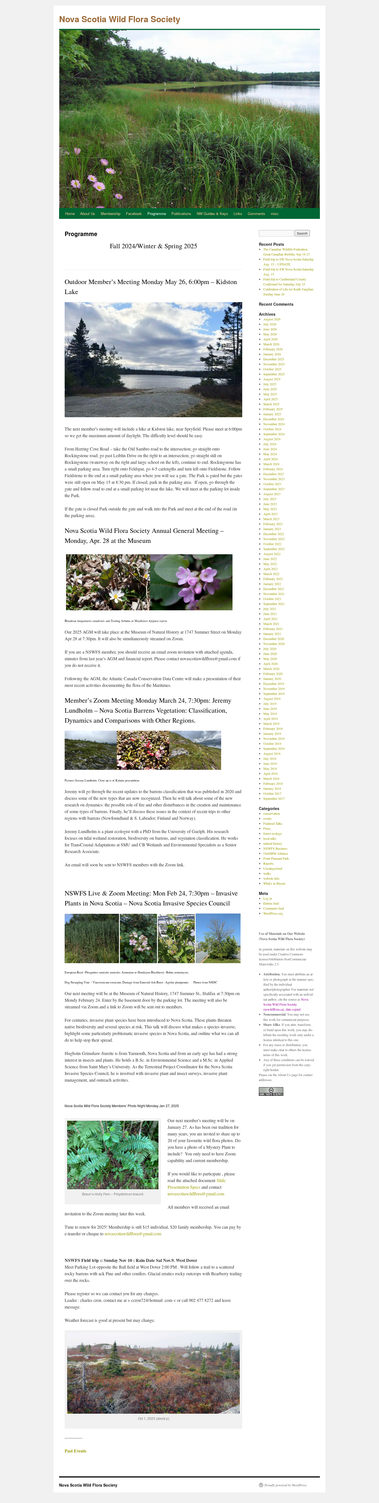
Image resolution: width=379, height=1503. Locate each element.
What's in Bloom (274, 883)
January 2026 (272, 354)
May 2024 (270, 454)
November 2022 (274, 539)
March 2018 (271, 778)
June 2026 (270, 329)
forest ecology (272, 833)
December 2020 (273, 638)
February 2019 (273, 728)
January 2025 (272, 414)
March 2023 (271, 519)
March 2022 (271, 573)
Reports (268, 863)
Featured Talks (272, 823)
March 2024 (271, 464)
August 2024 (272, 439)
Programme (156, 213)
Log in (267, 898)
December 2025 (273, 359)
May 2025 (270, 394)
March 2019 (271, 723)
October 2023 (272, 484)
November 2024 (274, 424)
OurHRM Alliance (275, 853)
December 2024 (273, 419)
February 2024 (273, 469)
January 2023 (272, 529)
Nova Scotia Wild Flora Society (119, 19)
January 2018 (272, 788)
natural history (272, 843)
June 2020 (270, 653)
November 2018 (274, 738)
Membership (110, 213)
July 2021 (269, 608)
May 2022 (270, 563)
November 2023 (274, 479)
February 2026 (273, 349)
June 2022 (270, 558)
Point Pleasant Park (276, 858)
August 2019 (272, 698)
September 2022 (274, 548)
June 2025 (270, 389)
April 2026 (270, 339)
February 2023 (273, 524)
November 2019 (274, 688)
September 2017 (274, 798)
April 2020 (270, 663)
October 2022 (272, 544)
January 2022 (272, 583)
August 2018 (272, 753)
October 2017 (272, 793)
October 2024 (272, 429)
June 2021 (270, 613)
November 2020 (274, 643)
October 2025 (272, 369)
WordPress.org (273, 913)
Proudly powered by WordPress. (285, 1485)
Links (238, 213)
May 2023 (270, 509)
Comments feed (273, 908)
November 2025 (274, 364)
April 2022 (270, 568)
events (267, 818)
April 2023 (270, 514)
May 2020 (270, 658)
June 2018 (270, 763)
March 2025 (271, 404)
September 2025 (274, 374)
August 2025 (272, 379)
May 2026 (270, 334)
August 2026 (272, 319)
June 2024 (270, 449)
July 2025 (269, 384)
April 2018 (270, 773)
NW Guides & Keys (212, 213)
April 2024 (270, 459)
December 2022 (273, 534)
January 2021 (272, 633)
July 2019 (269, 703)
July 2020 (269, 648)
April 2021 (270, 618)
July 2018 (269, 758)
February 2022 (273, 578)
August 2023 (272, 494)
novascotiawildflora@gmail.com (196, 1193)
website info (271, 878)
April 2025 (270, 399)
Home (70, 213)
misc (275, 213)
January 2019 (272, 733)
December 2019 (273, 683)
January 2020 (272, 678)
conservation (271, 813)
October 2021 (272, 598)
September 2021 (274, 603)
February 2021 (273, 628)
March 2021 (271, 623)
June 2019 (270, 708)
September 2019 (274, 693)
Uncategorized (272, 868)
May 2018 (270, 768)
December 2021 (273, 588)
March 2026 (271, 344)
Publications (181, 213)
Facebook (134, 213)
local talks (269, 838)
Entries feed (271, 903)
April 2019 (270, 718)
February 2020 (273, 673)
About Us (87, 213)
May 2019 (270, 713)
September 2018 (274, 748)
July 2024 (269, 444)
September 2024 (274, 434)
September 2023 (274, 489)
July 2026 (269, 324)
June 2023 (270, 504)
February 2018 (273, 783)
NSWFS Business (275, 848)
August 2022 (272, 553)
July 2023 (269, 499)
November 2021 (274, 593)
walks (267, 873)
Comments (256, 213)
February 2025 (273, 409)
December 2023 (273, 474)
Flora (266, 828)
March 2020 (271, 668)
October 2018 (272, 743)
